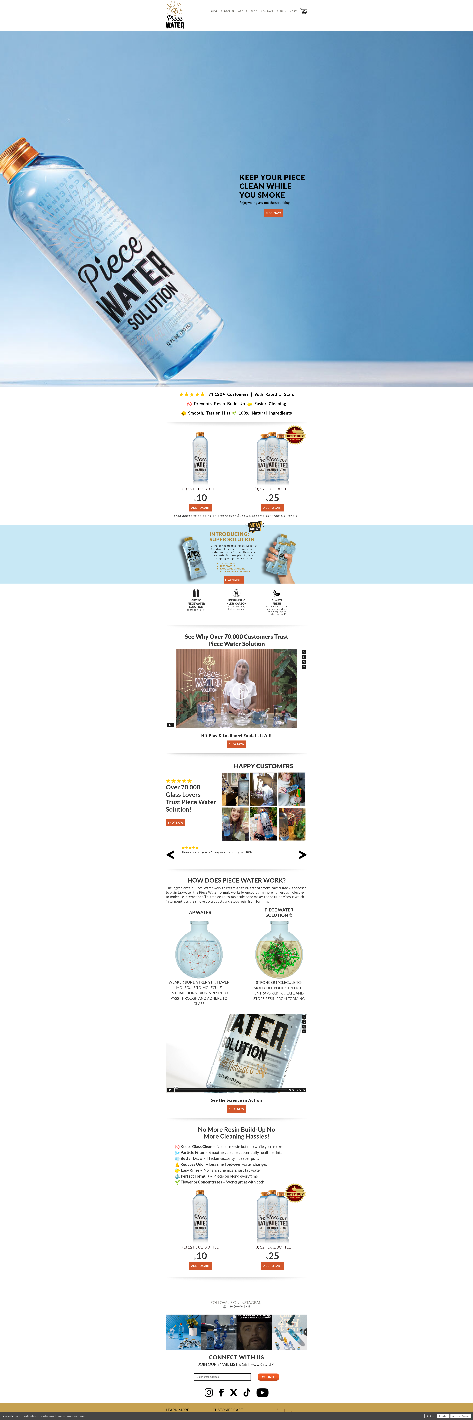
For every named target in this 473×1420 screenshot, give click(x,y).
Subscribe (228, 11)
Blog (254, 11)
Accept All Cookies (460, 1416)
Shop (214, 11)
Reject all (443, 1416)
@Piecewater (236, 1306)
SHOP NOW (273, 212)
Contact (267, 11)
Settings (430, 1416)
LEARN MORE (233, 579)
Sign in (282, 11)
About (242, 11)
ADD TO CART (200, 507)
